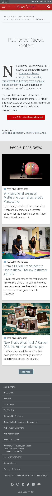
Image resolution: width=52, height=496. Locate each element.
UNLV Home (8, 16)
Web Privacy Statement (13, 428)
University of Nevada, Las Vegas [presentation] (4, 1)
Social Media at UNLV (25, 492)
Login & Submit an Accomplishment (27, 117)
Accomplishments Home (18, 19)
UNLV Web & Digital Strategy (36, 475)
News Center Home (25, 16)
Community (8, 404)
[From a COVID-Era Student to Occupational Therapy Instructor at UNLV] (26, 263)
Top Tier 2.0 (8, 410)
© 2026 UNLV (10, 475)
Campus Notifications (13, 416)
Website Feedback (11, 440)
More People (26, 372)
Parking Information (12, 469)
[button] (3, 6)
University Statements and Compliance (20, 422)
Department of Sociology (13, 133)
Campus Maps (9, 463)
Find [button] (48, 6)
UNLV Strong (9, 393)
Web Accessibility (11, 434)
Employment (9, 387)
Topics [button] (34, 2)
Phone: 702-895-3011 (12, 457)
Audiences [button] (45, 2)
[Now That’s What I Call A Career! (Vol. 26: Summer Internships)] (26, 334)
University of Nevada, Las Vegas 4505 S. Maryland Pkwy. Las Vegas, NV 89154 (17, 448)
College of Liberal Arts (36, 133)
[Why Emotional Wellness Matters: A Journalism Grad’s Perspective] (26, 189)
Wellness (7, 398)
